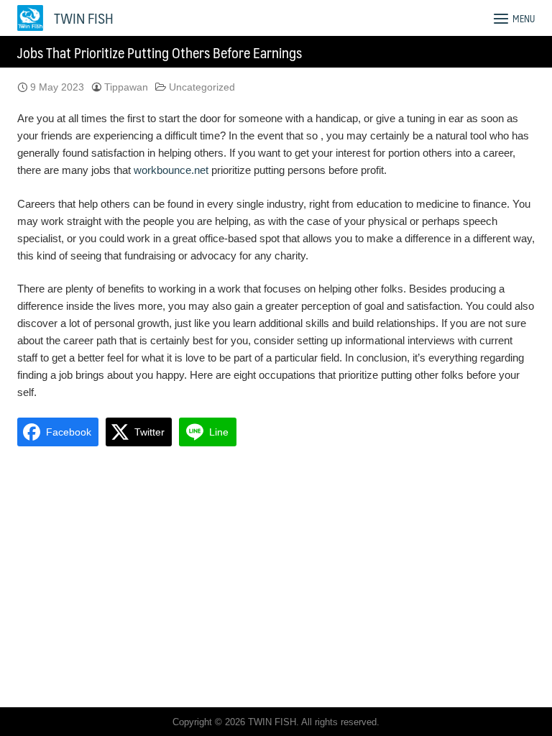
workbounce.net (171, 170)
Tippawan (126, 87)
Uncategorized (202, 87)
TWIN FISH (84, 18)
